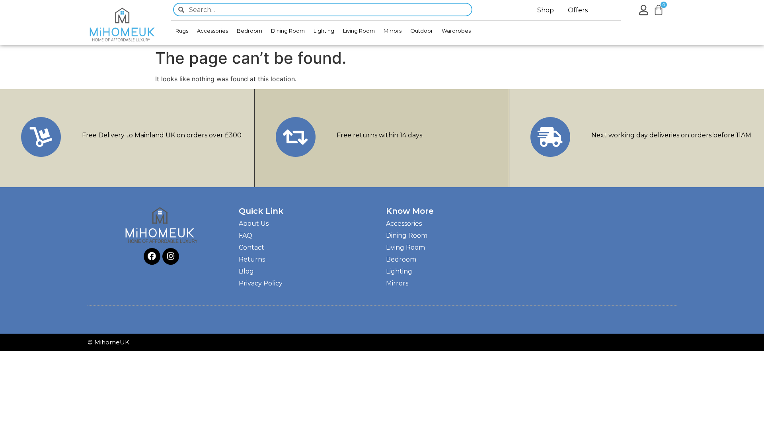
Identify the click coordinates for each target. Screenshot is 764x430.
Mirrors (392, 30)
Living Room (359, 30)
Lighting (324, 30)
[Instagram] (170, 256)
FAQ (245, 235)
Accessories (212, 30)
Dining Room (288, 30)
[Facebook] (152, 256)
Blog (246, 271)
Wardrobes (456, 30)
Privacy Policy (261, 283)
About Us (254, 223)
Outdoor (421, 30)
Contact (251, 247)
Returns (252, 259)
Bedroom (249, 30)
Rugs (181, 30)
